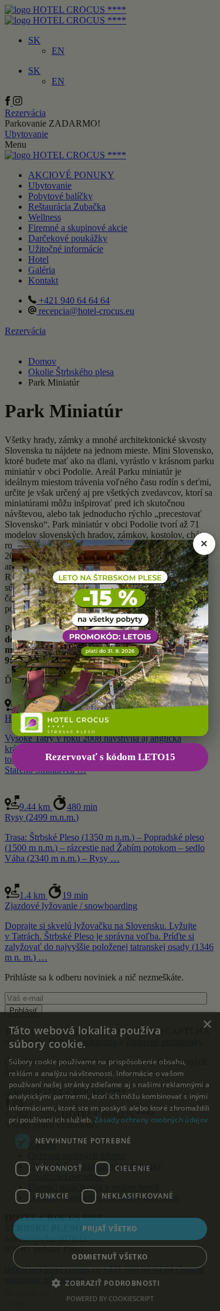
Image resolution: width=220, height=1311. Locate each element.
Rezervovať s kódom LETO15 (110, 756)
